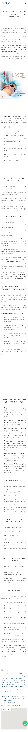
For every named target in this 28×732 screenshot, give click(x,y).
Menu (25, 3)
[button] (23, 3)
